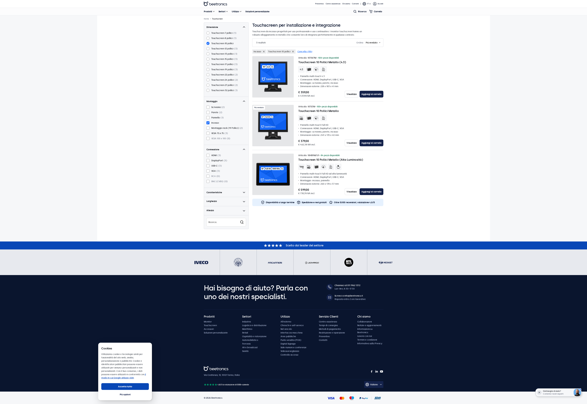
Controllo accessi (289, 355)
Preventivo (319, 4)
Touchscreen (210, 325)
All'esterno (286, 322)
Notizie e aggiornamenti (369, 325)
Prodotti (208, 11)
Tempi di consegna (328, 325)
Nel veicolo (286, 329)
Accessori (209, 329)
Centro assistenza (333, 4)
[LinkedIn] (376, 371)
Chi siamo (346, 4)
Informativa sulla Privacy (369, 343)
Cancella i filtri (304, 51)
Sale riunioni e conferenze (293, 347)
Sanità (245, 351)
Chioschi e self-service (292, 325)
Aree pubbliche (288, 336)
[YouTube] (381, 371)
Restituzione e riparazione (332, 333)
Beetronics (215, 4)
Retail (245, 333)
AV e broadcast (250, 347)
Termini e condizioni (367, 340)
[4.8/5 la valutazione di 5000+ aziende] (210, 384)
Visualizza (351, 94)
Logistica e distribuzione (254, 325)
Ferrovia (246, 344)
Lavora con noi (364, 336)
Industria (246, 322)
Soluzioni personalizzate (257, 11)
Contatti (355, 4)
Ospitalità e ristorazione (254, 336)
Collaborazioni (364, 322)
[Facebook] (372, 371)
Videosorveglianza (290, 351)
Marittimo (247, 329)
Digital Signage (288, 344)
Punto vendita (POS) (291, 340)
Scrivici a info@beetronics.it (349, 296)
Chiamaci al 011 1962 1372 (347, 285)
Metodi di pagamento (330, 329)
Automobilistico (250, 340)
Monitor (208, 322)
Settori (222, 11)
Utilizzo (235, 11)
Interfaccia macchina (291, 333)
